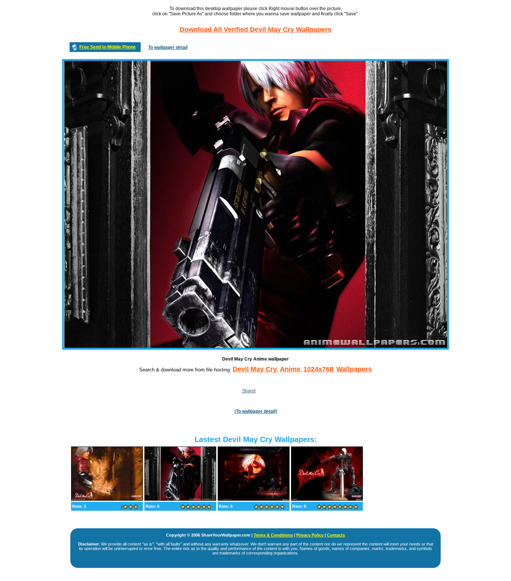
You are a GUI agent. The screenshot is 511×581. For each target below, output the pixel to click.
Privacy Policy (310, 535)
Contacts (336, 535)
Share (248, 390)
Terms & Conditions (273, 535)
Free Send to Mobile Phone (107, 47)
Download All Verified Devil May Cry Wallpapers (255, 29)
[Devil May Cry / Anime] (107, 499)
